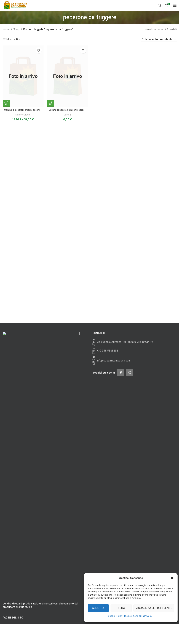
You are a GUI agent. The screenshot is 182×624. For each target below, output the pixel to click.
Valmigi (67, 114)
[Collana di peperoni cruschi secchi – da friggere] (23, 76)
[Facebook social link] (120, 372)
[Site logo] (16, 5)
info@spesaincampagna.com (113, 360)
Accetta (98, 608)
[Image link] (41, 464)
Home (6, 29)
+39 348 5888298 (107, 350)
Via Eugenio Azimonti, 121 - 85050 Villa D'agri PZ (125, 341)
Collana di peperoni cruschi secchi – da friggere (23, 111)
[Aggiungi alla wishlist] (39, 50)
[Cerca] (159, 5)
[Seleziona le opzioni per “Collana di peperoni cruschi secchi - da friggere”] (6, 103)
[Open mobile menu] (174, 5)
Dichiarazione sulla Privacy (138, 616)
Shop (16, 29)
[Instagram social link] (129, 372)
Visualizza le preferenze (153, 608)
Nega (121, 608)
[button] (172, 578)
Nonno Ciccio (23, 114)
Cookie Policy (115, 616)
